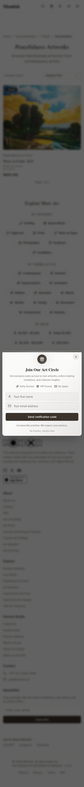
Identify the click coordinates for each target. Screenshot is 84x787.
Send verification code (42, 416)
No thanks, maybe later (42, 430)
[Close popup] (76, 357)
